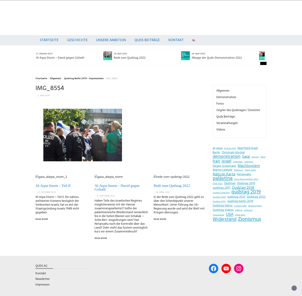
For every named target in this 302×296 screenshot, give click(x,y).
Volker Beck (240, 215)
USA (229, 214)
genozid (255, 157)
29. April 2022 (163, 192)
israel (226, 161)
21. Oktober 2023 (47, 192)
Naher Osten (250, 170)
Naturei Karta (224, 174)
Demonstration (226, 97)
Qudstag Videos (223, 210)
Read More (41, 219)
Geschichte (77, 40)
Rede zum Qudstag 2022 (64, 57)
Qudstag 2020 (219, 197)
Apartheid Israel (247, 148)
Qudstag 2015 (246, 183)
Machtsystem (249, 166)
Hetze (262, 157)
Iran (216, 161)
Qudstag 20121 (219, 201)
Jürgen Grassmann (224, 166)
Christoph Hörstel (233, 152)
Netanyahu (244, 174)
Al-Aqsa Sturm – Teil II (53, 186)
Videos (220, 129)
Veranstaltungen (227, 123)
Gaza (246, 156)
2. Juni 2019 (43, 95)
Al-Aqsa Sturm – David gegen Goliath (117, 187)
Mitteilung (238, 170)
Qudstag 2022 (256, 197)
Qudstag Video (254, 205)
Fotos (220, 103)
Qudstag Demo (223, 205)
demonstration (226, 156)
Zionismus (249, 219)
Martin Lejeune (222, 170)
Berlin (216, 152)
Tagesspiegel (218, 215)
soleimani (248, 210)
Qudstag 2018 (243, 188)
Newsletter (42, 279)
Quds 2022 (217, 183)
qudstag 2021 (236, 197)
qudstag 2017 (221, 188)
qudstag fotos (240, 205)
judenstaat (238, 161)
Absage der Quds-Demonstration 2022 (151, 57)
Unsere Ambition (111, 40)
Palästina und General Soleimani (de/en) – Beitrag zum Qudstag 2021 (235, 59)
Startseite (49, 40)
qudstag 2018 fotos (221, 192)
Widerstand (224, 219)
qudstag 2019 (246, 192)
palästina (223, 178)
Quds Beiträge (147, 40)
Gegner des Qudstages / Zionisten (238, 110)
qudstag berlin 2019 (240, 201)
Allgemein (222, 90)
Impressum (42, 284)
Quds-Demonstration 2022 (246, 179)
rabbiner (238, 210)
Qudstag (42, 13)
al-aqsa (217, 148)
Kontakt (176, 40)
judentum (248, 161)
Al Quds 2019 (230, 148)
